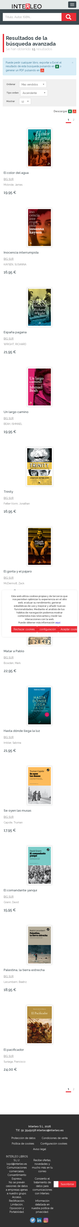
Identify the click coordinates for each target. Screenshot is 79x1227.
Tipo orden (12, 93)
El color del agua (16, 173)
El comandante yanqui (20, 890)
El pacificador (14, 1050)
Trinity (8, 491)
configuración (48, 629)
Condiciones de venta (55, 1138)
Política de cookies (23, 1143)
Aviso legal (39, 1149)
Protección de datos (23, 1138)
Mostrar (10, 101)
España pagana (15, 332)
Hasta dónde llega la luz (22, 731)
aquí (57, 622)
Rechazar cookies (24, 629)
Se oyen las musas (17, 810)
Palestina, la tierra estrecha (24, 970)
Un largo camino (16, 412)
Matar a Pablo (14, 651)
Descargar (60, 111)
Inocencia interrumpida (21, 252)
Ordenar (10, 84)
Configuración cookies (53, 1143)
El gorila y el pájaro (18, 571)
